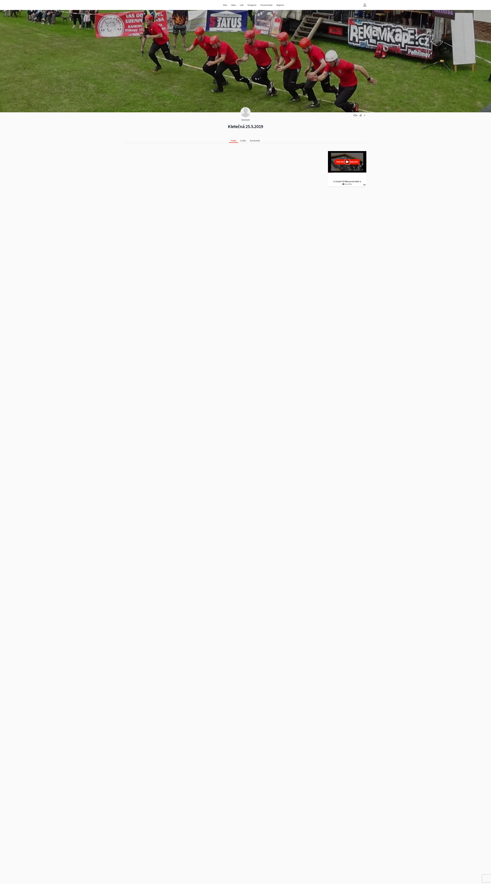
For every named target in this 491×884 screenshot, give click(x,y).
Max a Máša (348, 184)
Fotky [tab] (233, 140)
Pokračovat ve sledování (347, 162)
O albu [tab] (243, 140)
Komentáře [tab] (255, 140)
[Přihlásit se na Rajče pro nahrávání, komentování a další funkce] (364, 5)
